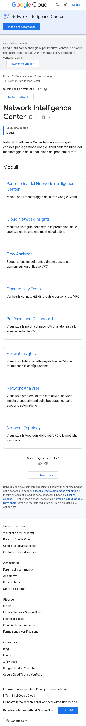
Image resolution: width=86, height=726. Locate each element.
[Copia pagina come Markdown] (43, 117)
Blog (6, 649)
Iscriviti (68, 710)
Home (6, 76)
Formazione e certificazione (20, 631)
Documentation (24, 76)
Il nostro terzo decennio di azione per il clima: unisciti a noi (41, 702)
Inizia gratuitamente (22, 27)
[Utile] (40, 89)
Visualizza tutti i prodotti (18, 533)
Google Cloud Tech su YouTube (22, 674)
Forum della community (18, 569)
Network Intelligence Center (37, 16)
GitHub (7, 606)
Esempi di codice (13, 618)
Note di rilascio (12, 582)
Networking (45, 76)
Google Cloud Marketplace (19, 545)
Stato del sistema (14, 588)
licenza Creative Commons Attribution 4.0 (58, 490)
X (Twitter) (10, 661)
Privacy (40, 689)
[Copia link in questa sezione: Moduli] (22, 167)
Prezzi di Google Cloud (17, 539)
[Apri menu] (6, 5)
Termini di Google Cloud (20, 695)
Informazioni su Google (17, 689)
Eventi (7, 655)
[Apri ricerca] (57, 4)
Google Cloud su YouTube (19, 668)
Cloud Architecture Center (19, 625)
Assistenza (10, 576)
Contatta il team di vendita (19, 552)
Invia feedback (18, 97)
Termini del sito (58, 689)
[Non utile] (46, 89)
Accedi (76, 4)
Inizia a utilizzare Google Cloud (22, 612)
